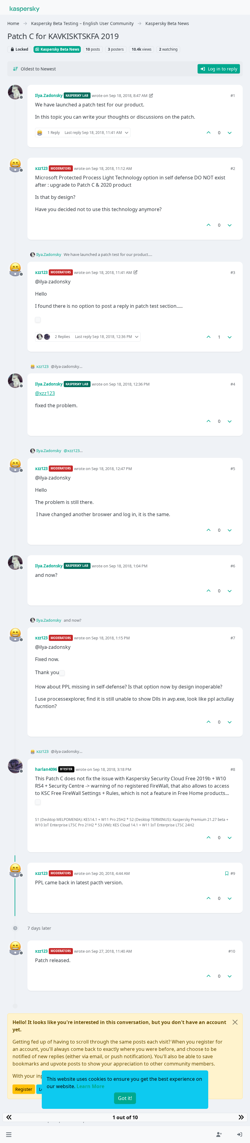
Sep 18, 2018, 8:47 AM (128, 95)
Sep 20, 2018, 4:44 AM (110, 873)
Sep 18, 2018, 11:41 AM (111, 272)
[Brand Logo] (25, 8)
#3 (232, 272)
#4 (232, 384)
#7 (232, 638)
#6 (232, 566)
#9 (232, 873)
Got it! (125, 1098)
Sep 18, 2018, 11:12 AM (111, 168)
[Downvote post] (229, 132)
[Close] (235, 1022)
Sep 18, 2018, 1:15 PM (110, 638)
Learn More (90, 1086)
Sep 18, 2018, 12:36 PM (129, 384)
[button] (8, 1134)
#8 (232, 769)
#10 (231, 951)
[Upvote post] (208, 132)
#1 (232, 95)
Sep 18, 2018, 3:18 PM (112, 769)
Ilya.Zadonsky (48, 95)
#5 (232, 468)
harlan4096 (46, 769)
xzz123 (41, 168)
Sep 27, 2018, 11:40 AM (111, 951)
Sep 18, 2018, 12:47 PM (111, 468)
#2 (232, 168)
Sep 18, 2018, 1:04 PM (128, 566)
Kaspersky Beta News (59, 49)
